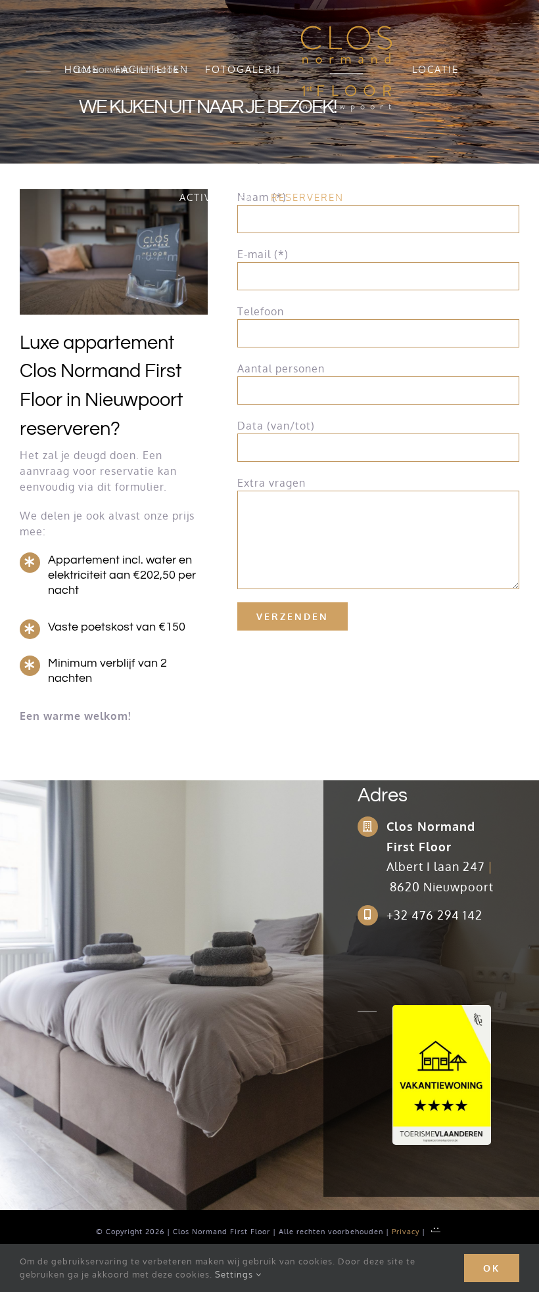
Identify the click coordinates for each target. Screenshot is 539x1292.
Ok (491, 1268)
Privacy (407, 1231)
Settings (235, 1274)
